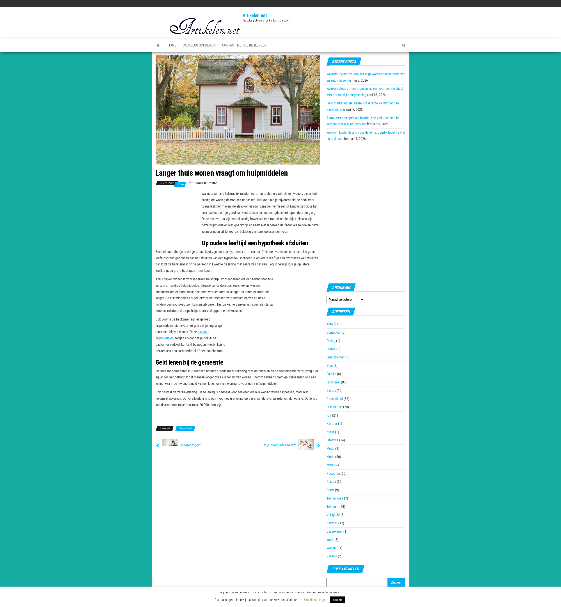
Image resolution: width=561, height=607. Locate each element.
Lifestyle (332, 440)
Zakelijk (332, 556)
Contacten (334, 332)
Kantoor (332, 424)
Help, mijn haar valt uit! (278, 445)
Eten (330, 365)
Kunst (330, 432)
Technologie (335, 498)
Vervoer (332, 523)
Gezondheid (185, 428)
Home (172, 45)
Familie (331, 374)
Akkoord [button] (338, 600)
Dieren (331, 349)
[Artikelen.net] (158, 45)
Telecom (333, 507)
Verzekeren (335, 531)
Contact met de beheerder (244, 45)
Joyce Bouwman (206, 183)
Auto (330, 324)
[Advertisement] (177, 215)
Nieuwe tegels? (191, 445)
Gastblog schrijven (199, 45)
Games (331, 391)
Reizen (331, 482)
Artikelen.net (255, 15)
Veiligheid (333, 515)
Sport (330, 490)
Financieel (333, 382)
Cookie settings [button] (314, 600)
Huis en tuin (334, 407)
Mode (330, 448)
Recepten (333, 473)
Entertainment (336, 357)
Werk (330, 540)
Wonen (331, 548)
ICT (329, 415)
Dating (331, 341)
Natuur (331, 465)
